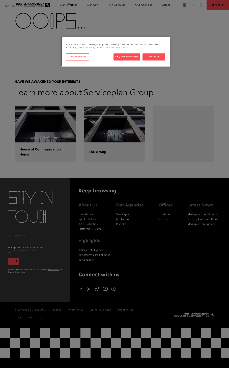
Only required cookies (126, 57)
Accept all (154, 57)
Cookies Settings (77, 57)
